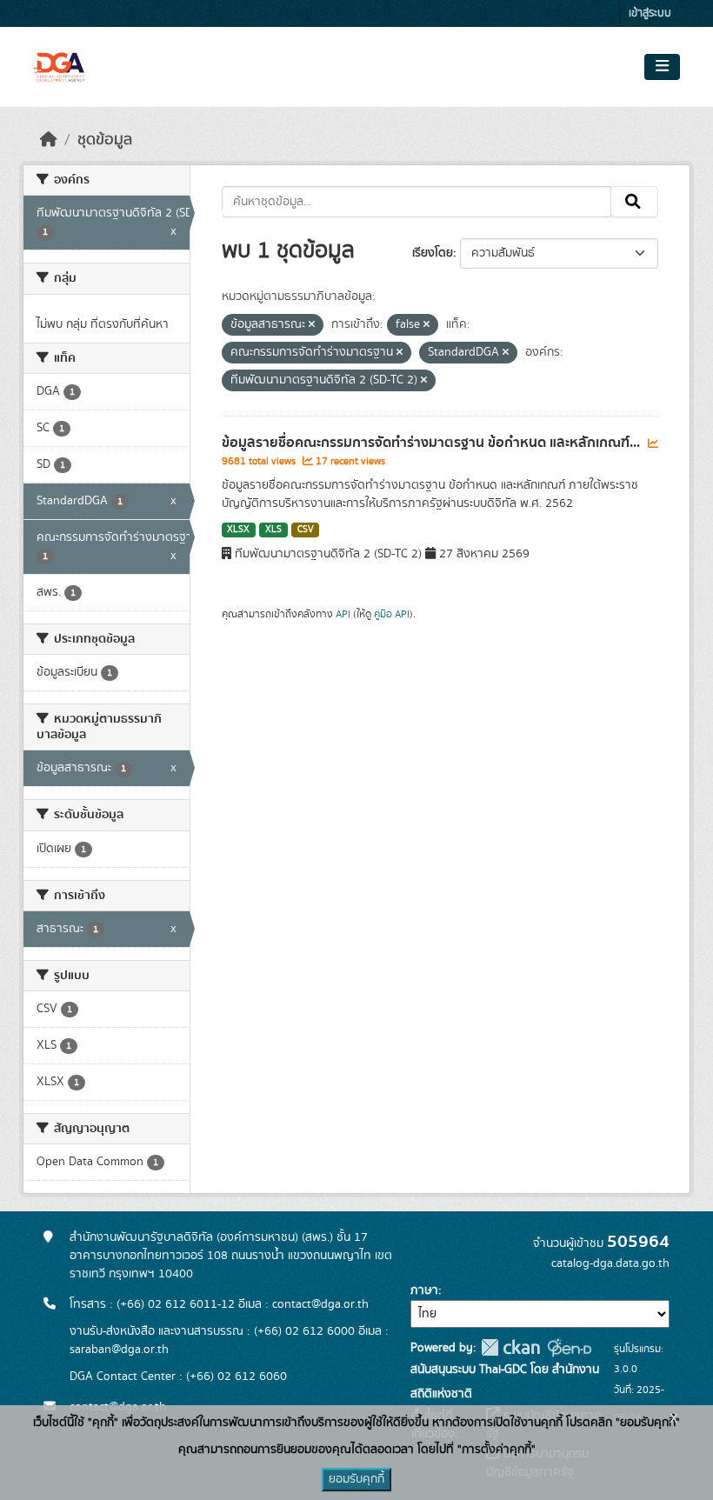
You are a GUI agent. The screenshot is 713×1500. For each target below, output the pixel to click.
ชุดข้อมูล (104, 140)
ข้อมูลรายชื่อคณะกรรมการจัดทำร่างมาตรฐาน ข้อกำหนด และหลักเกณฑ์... (432, 442)
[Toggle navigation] (662, 67)
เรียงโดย (432, 253)
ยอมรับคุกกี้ (356, 1479)
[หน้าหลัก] (48, 140)
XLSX (238, 530)
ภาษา (424, 1290)
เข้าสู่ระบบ (650, 13)
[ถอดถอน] (312, 325)
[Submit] (634, 201)
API (343, 614)
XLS (273, 530)
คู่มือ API (392, 614)
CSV (305, 530)
